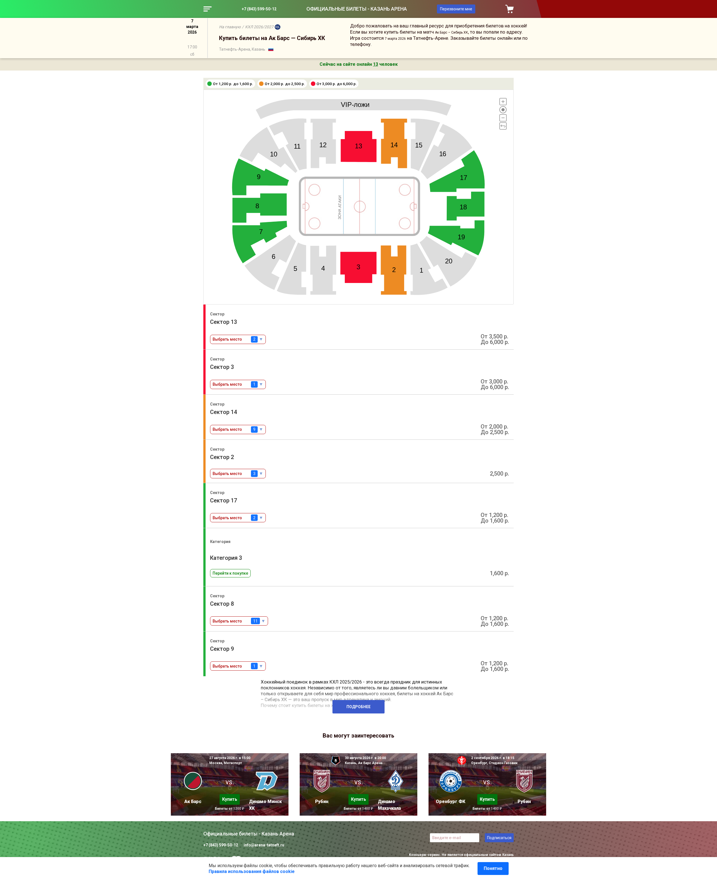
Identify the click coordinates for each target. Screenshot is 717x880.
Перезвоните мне (456, 9)
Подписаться (499, 837)
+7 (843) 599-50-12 (259, 9)
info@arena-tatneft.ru (264, 845)
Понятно (493, 868)
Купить (229, 799)
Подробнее (358, 707)
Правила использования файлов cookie (252, 871)
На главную (230, 27)
